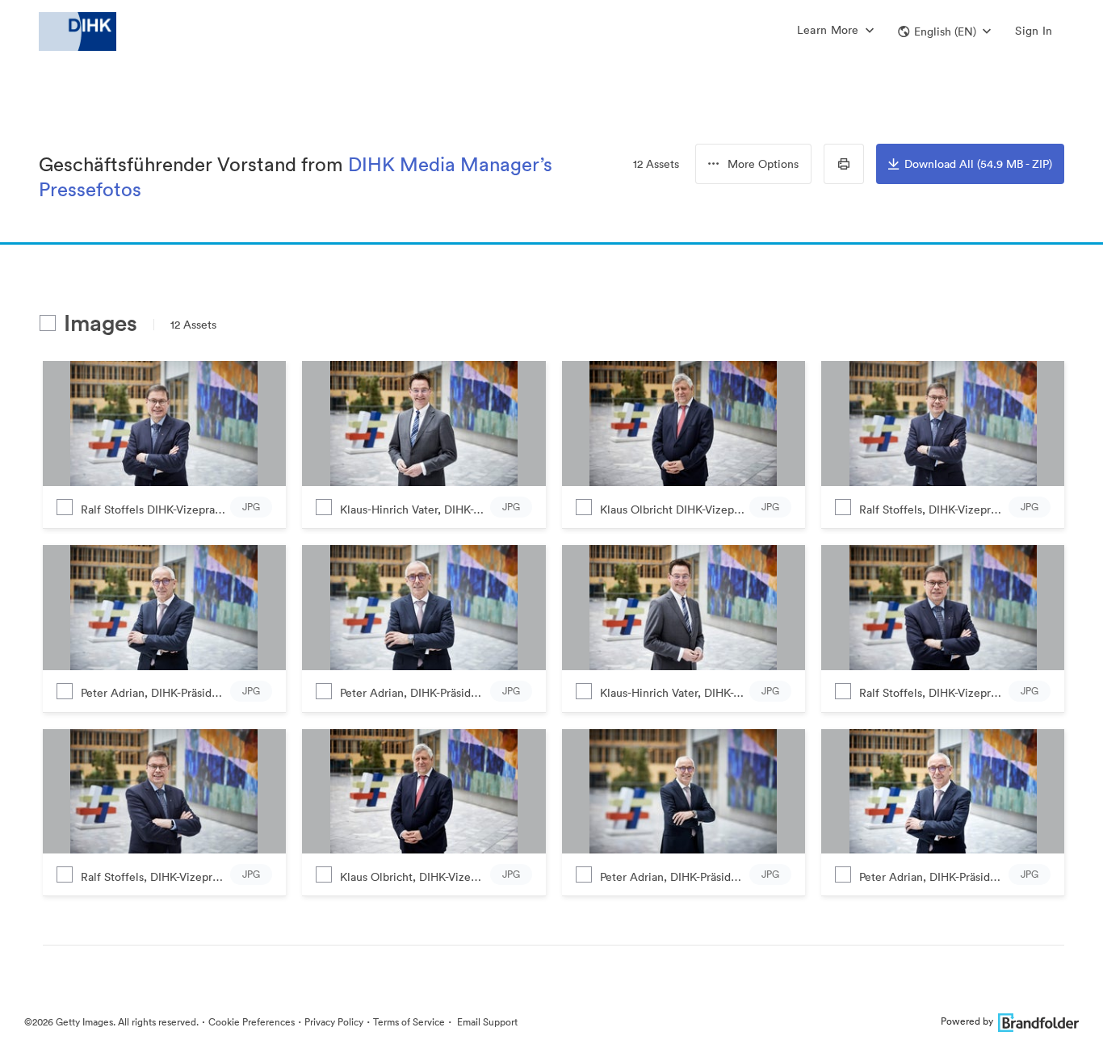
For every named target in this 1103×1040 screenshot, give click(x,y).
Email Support (486, 1022)
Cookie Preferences (251, 1022)
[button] (944, 31)
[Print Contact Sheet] (844, 164)
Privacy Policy (333, 1022)
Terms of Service (409, 1022)
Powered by (967, 1021)
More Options (763, 164)
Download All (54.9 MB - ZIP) (978, 164)
